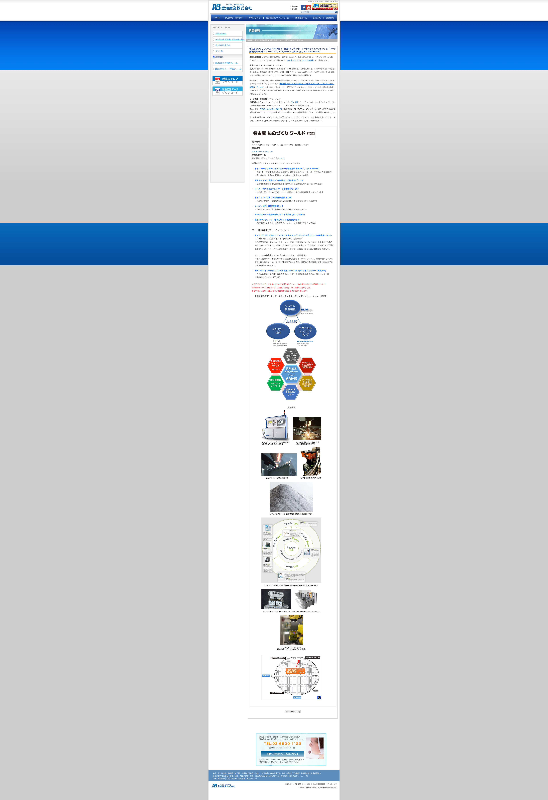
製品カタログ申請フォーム (226, 63)
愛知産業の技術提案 (220, 776)
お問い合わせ (255, 18)
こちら (281, 158)
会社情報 (317, 18)
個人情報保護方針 (222, 45)
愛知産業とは (274, 776)
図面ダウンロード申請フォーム (228, 69)
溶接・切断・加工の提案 (239, 776)
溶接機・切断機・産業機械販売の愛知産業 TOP (264, 40)
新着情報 (241, 779)
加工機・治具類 (241, 773)
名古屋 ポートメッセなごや (262, 152)
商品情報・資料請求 (234, 18)
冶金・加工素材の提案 (258, 776)
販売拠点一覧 (301, 18)
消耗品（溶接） (254, 773)
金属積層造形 (316, 773)
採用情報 (330, 18)
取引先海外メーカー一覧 (298, 776)
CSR (214, 779)
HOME (217, 18)
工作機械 (295, 773)
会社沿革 (284, 776)
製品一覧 (216, 773)
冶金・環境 (286, 773)
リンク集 (219, 51)
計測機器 (265, 773)
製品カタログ (252, 779)
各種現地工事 (275, 773)
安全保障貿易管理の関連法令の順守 (228, 39)
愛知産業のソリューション (278, 18)
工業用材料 (305, 773)
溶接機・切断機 (227, 773)
